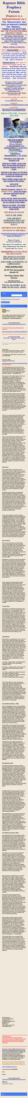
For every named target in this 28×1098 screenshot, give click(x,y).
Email (5, 1082)
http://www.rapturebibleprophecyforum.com (14, 324)
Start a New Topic (5, 302)
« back (2, 1094)
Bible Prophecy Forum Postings (11, 299)
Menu (4, 293)
